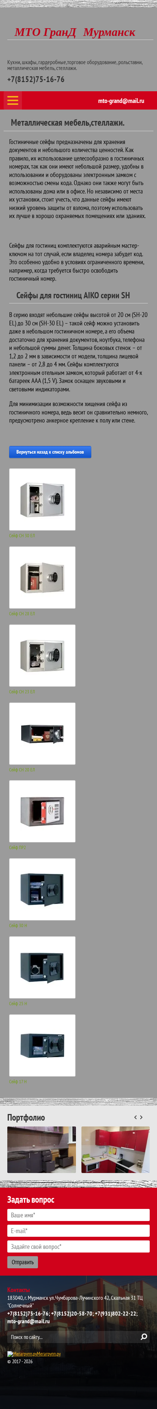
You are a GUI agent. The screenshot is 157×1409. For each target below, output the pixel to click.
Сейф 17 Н (18, 1082)
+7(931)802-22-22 (115, 1313)
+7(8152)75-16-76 (36, 79)
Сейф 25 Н (18, 1004)
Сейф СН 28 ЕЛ (22, 614)
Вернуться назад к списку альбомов (50, 452)
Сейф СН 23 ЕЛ (22, 692)
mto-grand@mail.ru (121, 100)
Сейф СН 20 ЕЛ (22, 770)
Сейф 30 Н (18, 926)
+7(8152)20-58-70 (71, 1313)
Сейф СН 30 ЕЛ (22, 536)
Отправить (23, 1262)
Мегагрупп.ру (49, 1353)
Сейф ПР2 (17, 848)
